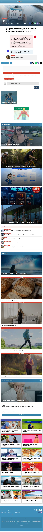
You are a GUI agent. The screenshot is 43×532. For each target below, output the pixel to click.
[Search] (36, 1)
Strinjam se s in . (11, 411)
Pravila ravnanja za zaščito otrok (23, 521)
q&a (10, 62)
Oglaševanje (5, 518)
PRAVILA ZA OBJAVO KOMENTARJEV (9, 79)
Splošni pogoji (13, 521)
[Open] (2, 1)
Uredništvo (11, 518)
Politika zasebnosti (5, 521)
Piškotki (26, 518)
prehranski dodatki (5, 62)
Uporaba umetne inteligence (36, 521)
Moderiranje (21, 518)
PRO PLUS (15, 518)
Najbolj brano (4, 226)
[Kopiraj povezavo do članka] (40, 23)
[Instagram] (38, 1)
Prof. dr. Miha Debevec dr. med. (8, 23)
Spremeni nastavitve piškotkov (34, 518)
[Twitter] (32, 23)
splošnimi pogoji (9, 411)
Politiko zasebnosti (16, 411)
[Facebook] (41, 1)
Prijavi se (36, 87)
